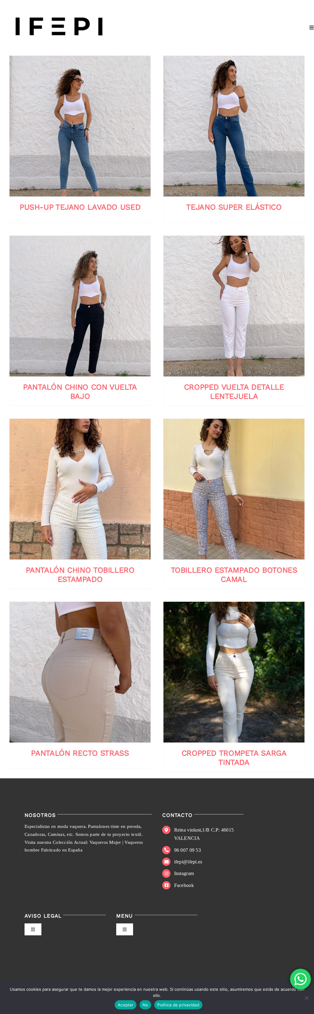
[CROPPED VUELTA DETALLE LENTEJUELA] (233, 306)
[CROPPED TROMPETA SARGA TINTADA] (233, 672)
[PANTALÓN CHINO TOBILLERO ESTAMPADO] (80, 489)
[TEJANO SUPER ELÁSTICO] (233, 126)
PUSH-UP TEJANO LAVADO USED (80, 207)
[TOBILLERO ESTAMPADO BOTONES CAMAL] (233, 489)
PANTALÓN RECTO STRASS (80, 753)
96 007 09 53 (187, 850)
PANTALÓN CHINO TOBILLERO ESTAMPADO (80, 575)
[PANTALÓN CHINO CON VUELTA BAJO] (80, 306)
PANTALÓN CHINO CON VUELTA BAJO (80, 392)
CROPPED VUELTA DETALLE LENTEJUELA (234, 392)
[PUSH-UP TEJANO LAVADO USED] (80, 126)
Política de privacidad (178, 1004)
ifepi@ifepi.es (188, 861)
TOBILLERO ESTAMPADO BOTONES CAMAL (234, 575)
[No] (306, 998)
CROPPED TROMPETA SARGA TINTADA (234, 758)
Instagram (184, 873)
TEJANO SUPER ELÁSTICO (233, 207)
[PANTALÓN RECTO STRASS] (80, 672)
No (145, 1004)
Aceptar (125, 1004)
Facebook (184, 885)
